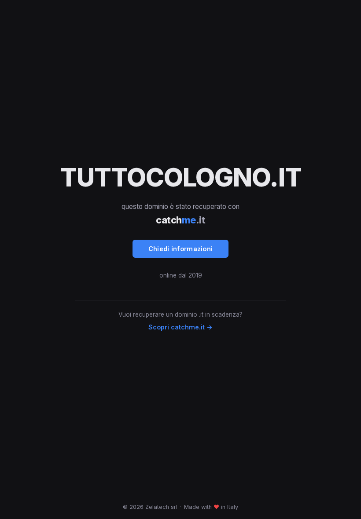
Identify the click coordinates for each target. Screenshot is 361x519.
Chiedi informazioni (180, 248)
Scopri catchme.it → (180, 327)
